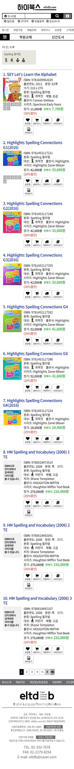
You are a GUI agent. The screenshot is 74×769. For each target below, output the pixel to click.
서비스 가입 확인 (45, 737)
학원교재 (26, 37)
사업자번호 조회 (53, 727)
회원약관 (20, 682)
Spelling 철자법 (12, 54)
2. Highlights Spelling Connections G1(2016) (32, 145)
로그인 (5, 30)
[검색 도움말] (67, 16)
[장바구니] (37, 121)
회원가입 (18, 30)
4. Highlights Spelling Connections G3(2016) (32, 257)
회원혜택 (56, 682)
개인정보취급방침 (39, 682)
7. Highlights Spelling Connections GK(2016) (32, 403)
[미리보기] (29, 130)
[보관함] (28, 121)
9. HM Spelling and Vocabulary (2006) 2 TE (36, 527)
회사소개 (6, 682)
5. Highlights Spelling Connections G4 (35, 306)
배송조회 (31, 30)
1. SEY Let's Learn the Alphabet (30, 74)
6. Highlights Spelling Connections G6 (35, 353)
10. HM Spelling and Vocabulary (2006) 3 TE (37, 600)
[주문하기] (47, 121)
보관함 (58, 30)
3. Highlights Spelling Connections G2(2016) (32, 206)
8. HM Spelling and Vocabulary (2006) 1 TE (36, 454)
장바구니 (45, 30)
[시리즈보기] (58, 121)
